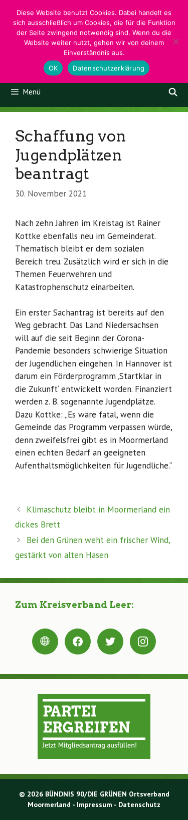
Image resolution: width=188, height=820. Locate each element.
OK (53, 68)
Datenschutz (139, 804)
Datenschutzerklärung (108, 68)
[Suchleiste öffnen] (172, 92)
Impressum (94, 804)
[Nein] (175, 41)
